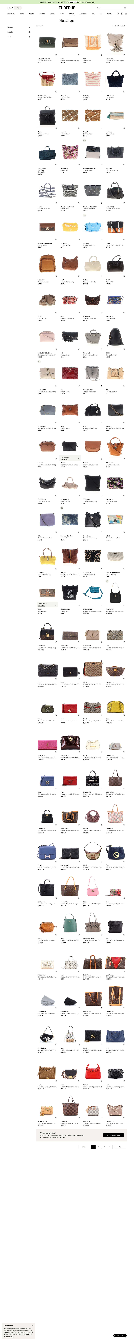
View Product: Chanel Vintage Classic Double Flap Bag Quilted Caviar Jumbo (47, 670)
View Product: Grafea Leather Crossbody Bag (115, 231)
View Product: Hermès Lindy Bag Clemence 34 (93, 1073)
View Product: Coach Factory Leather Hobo (47, 487)
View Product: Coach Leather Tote (47, 194)
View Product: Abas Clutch (70, 377)
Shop (11, 7)
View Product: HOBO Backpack (115, 341)
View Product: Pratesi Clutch (70, 414)
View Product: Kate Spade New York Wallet (93, 157)
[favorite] (56, 55)
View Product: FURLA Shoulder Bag (93, 268)
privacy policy (10, 1336)
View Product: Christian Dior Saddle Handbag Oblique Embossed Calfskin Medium (47, 1036)
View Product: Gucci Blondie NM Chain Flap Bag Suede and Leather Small (47, 707)
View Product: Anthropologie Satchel (70, 487)
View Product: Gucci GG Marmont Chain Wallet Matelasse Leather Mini (93, 1036)
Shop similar (64, 459)
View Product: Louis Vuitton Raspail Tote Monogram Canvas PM (70, 890)
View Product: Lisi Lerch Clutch (115, 120)
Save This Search (113, 1135)
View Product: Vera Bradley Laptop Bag (115, 487)
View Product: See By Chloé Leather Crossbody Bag (115, 46)
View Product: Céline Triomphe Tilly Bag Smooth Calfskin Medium (93, 890)
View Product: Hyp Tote (93, 46)
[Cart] (126, 14)
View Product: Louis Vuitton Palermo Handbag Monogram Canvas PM (70, 816)
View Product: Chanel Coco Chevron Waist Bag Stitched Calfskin (70, 670)
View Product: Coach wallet (47, 597)
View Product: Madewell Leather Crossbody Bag (115, 414)
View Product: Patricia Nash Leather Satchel (115, 451)
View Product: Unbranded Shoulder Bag (93, 304)
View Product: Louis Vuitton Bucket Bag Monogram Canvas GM (115, 999)
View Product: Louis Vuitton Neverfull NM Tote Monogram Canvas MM (93, 999)
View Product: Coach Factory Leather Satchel (115, 194)
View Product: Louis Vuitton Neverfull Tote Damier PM (115, 780)
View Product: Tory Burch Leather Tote (115, 157)
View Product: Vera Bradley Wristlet (115, 304)
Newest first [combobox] (121, 26)
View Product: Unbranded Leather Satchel (93, 341)
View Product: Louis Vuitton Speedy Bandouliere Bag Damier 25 (93, 1109)
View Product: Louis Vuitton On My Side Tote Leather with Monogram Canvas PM (47, 816)
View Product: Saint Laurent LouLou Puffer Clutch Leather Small (47, 963)
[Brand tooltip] (12, 32)
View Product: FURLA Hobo (47, 304)
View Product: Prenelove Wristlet (70, 83)
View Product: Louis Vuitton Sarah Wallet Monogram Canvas (70, 634)
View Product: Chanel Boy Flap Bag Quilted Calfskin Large (47, 1073)
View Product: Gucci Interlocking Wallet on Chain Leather (70, 707)
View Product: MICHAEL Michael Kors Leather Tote (93, 194)
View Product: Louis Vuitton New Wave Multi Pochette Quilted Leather (115, 743)
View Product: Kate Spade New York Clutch (70, 524)
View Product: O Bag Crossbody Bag (47, 524)
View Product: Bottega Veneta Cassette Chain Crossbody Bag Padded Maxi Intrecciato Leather (47, 1109)
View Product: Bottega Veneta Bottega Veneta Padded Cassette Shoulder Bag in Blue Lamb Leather (93, 597)
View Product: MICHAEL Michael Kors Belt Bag (115, 560)
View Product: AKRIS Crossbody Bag (115, 524)
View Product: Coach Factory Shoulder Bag (93, 560)
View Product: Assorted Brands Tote (70, 597)
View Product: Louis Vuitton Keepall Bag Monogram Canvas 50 (93, 963)
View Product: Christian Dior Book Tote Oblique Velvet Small (93, 780)
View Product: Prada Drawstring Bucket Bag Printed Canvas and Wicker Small (70, 1036)
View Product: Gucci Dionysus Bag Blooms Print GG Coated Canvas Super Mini (115, 890)
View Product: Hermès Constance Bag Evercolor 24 (47, 853)
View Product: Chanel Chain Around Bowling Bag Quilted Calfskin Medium (115, 707)
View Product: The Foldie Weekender (93, 231)
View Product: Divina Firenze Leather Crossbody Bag (47, 377)
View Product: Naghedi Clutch (70, 120)
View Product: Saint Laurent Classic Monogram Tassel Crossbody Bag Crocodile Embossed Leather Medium (70, 853)
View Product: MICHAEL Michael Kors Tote (70, 194)
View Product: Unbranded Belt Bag (70, 231)
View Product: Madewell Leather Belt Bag (93, 451)
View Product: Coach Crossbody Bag (70, 304)
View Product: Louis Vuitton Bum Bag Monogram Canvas (115, 670)
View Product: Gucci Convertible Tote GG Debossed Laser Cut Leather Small (70, 963)
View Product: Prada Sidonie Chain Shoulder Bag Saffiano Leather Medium (93, 743)
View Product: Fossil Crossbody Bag (70, 268)
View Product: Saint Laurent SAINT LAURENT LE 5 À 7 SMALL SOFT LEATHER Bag (115, 597)
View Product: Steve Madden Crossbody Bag (93, 524)
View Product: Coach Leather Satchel (93, 414)
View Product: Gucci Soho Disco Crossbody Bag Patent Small (47, 926)
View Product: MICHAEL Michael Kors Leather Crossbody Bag (47, 341)
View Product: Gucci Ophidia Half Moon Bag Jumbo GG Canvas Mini (93, 853)
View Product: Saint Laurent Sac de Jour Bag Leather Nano (47, 890)
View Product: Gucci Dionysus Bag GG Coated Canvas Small (115, 634)
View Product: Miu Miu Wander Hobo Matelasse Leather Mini (93, 816)
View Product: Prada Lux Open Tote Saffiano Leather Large (115, 1036)
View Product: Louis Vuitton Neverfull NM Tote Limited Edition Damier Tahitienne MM (115, 816)
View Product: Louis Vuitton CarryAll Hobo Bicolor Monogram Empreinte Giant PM (115, 1109)
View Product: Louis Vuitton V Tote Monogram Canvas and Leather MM (115, 963)
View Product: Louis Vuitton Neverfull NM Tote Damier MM (70, 1109)
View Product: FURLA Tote (115, 268)
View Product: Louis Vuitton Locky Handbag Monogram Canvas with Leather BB (47, 634)
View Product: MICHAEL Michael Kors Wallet (47, 231)
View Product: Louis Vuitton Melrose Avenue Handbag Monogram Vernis (70, 743)
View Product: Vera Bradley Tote (70, 157)
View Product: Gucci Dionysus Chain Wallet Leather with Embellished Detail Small (70, 780)
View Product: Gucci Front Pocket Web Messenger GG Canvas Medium (93, 670)
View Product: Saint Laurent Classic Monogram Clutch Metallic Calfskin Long (47, 743)
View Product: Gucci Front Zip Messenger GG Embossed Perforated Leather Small (115, 926)
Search (99, 8)
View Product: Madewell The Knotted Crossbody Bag (70, 451)
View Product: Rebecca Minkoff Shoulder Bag (93, 377)
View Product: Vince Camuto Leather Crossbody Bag (47, 414)
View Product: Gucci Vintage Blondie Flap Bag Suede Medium (115, 853)
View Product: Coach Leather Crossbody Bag (70, 46)
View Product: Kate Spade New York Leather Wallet (47, 46)
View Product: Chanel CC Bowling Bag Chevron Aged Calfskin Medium (115, 1073)
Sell (18, 7)
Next (121, 1146)
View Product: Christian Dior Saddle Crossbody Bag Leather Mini (47, 999)
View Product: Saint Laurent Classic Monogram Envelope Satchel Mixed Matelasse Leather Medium (93, 634)
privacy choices (26, 1334)
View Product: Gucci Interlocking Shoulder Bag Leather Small (47, 780)
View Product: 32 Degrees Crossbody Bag (93, 487)
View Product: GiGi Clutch (70, 341)
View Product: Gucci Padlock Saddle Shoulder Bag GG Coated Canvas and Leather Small (70, 1073)
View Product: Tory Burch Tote (47, 157)
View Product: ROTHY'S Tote (93, 83)
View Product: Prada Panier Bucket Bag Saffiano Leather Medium (70, 926)
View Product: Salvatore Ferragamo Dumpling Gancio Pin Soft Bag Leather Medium (93, 926)
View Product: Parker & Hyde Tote (115, 83)
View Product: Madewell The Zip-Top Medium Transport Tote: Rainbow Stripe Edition (70, 560)
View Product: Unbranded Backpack (47, 268)
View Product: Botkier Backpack (47, 120)
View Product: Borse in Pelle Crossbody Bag (47, 83)
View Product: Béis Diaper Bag (115, 377)
